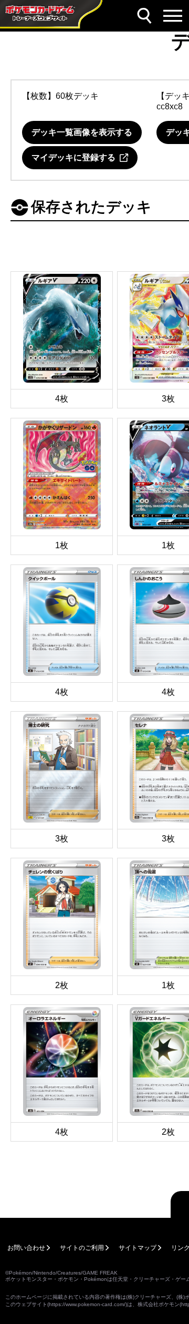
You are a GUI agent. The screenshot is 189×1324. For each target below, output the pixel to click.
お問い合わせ (26, 1247)
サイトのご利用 (82, 1247)
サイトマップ (137, 1247)
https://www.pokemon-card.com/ (87, 1304)
